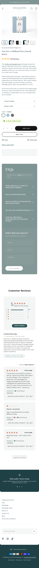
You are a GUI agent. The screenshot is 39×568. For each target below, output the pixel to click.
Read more (25, 387)
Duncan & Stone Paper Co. (11, 48)
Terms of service (27, 560)
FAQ (3, 503)
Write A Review (19, 325)
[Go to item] (4, 42)
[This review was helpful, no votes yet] (27, 396)
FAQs (19, 175)
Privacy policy (19, 560)
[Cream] (3, 115)
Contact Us (5, 513)
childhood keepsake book (13, 64)
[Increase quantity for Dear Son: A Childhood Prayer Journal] (12, 128)
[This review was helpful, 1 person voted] (27, 423)
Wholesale (5, 505)
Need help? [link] (33, 140)
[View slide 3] (22, 487)
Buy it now (19, 134)
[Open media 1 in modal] (34, 14)
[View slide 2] (19, 487)
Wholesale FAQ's (7, 508)
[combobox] (27, 365)
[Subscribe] (34, 531)
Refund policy (11, 560)
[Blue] (7, 115)
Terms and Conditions (9, 519)
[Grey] (12, 115)
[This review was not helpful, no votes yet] (30, 396)
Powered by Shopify (30, 557)
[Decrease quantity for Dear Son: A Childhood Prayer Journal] (4, 128)
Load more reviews (19, 457)
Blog (3, 516)
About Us (5, 511)
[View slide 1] (17, 487)
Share (6, 140)
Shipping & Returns (8, 500)
